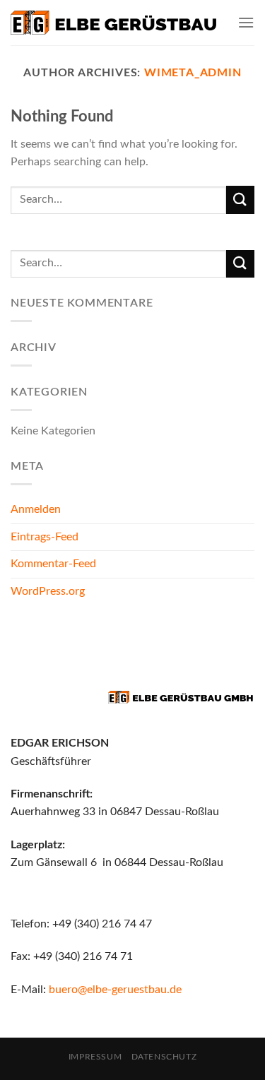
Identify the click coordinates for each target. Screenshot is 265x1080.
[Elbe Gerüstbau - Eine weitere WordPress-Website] (113, 22)
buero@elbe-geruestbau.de (115, 989)
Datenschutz (164, 1056)
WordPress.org (48, 591)
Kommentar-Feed (53, 563)
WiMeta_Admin (193, 72)
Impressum (95, 1056)
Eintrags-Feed (44, 536)
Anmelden (36, 509)
